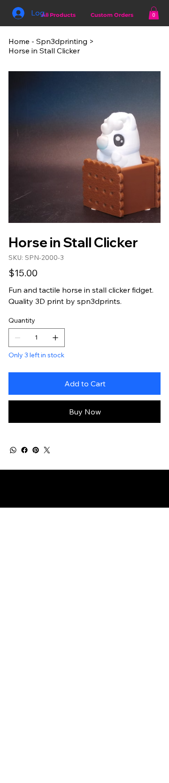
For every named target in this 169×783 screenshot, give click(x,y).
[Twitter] (47, 450)
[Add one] (55, 337)
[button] (153, 13)
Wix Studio (83, 503)
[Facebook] (24, 450)
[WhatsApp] (13, 450)
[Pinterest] (35, 450)
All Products (58, 15)
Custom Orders (112, 15)
